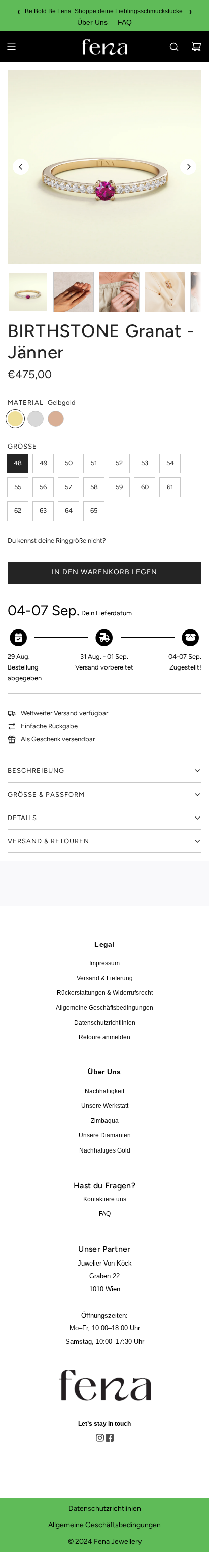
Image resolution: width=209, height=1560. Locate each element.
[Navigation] (11, 46)
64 (69, 510)
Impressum (104, 963)
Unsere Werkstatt (104, 1105)
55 (17, 487)
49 (43, 463)
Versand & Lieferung (105, 978)
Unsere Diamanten (105, 1135)
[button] (21, 167)
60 (145, 487)
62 (17, 510)
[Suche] (174, 46)
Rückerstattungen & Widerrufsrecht (105, 992)
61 (170, 487)
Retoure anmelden (104, 1037)
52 (119, 463)
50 (69, 463)
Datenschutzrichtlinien (104, 1022)
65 (93, 510)
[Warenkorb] (196, 46)
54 (170, 463)
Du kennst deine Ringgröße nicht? (57, 540)
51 (94, 463)
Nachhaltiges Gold (104, 1150)
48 (18, 463)
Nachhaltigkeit (104, 1091)
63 (43, 510)
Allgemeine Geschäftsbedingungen (104, 1007)
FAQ (125, 22)
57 (68, 487)
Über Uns (92, 22)
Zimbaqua (105, 1120)
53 (144, 463)
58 (94, 487)
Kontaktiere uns (104, 1199)
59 (119, 487)
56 (43, 487)
